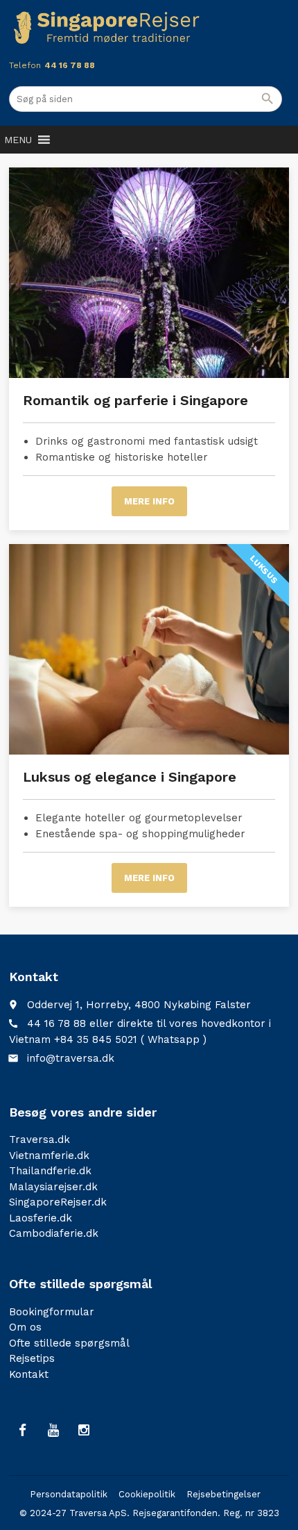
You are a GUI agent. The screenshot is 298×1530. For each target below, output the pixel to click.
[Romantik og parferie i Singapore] (149, 272)
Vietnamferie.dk (49, 1155)
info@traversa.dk (70, 1058)
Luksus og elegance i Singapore (129, 776)
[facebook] (23, 1431)
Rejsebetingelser (223, 1494)
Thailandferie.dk (50, 1171)
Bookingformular (51, 1312)
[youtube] (53, 1431)
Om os (25, 1327)
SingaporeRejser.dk (58, 1202)
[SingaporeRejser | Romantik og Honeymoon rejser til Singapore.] (106, 27)
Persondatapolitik (68, 1494)
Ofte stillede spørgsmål (69, 1343)
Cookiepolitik (147, 1494)
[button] (18, 140)
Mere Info (149, 501)
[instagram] (84, 1431)
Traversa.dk (39, 1139)
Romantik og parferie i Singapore (135, 400)
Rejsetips (32, 1358)
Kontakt (29, 1374)
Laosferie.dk (40, 1218)
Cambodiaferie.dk (53, 1233)
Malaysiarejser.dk (53, 1187)
